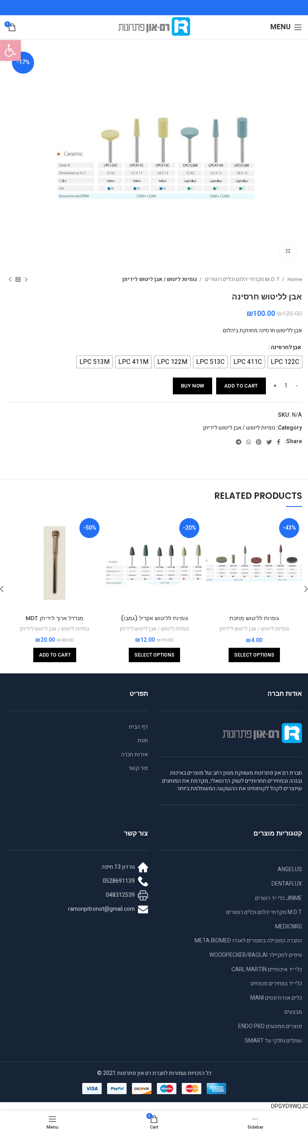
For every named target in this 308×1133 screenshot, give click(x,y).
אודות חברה (134, 755)
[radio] (285, 362)
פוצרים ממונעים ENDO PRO (270, 1026)
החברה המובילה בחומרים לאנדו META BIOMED (248, 940)
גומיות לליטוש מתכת (254, 618)
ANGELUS (290, 869)
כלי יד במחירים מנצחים (276, 983)
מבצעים (293, 1012)
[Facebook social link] (278, 442)
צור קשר (138, 768)
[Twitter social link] (269, 442)
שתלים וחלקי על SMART (273, 1041)
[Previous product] (26, 280)
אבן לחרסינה (286, 347)
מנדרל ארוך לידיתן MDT (54, 618)
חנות (143, 741)
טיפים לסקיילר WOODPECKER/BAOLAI (255, 955)
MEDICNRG (288, 926)
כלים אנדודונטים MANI (276, 998)
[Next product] (10, 280)
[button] (10, 50)
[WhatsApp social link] (248, 442)
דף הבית (138, 727)
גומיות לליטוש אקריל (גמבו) (154, 618)
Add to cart (241, 386)
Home (294, 279)
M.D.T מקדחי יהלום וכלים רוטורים (242, 279)
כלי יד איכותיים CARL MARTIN (266, 969)
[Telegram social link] (238, 442)
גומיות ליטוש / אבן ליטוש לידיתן (159, 279)
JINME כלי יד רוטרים (278, 898)
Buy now (192, 386)
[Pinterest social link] (258, 442)
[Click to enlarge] (288, 251)
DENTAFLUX (287, 884)
